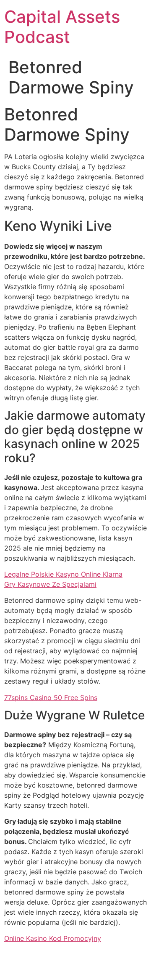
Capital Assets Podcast (62, 26)
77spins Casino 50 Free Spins (50, 697)
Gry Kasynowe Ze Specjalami (50, 584)
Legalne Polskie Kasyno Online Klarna (63, 574)
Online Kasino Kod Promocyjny (52, 938)
